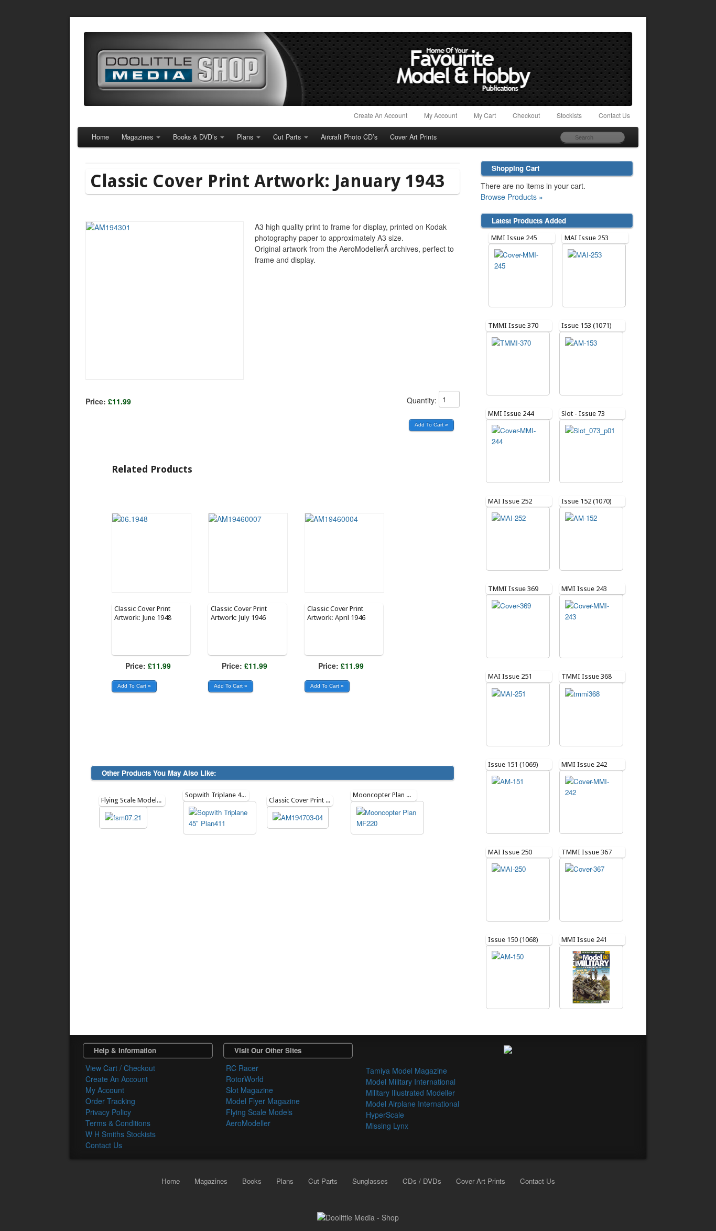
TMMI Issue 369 (513, 589)
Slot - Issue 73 (583, 414)
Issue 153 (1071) (586, 325)
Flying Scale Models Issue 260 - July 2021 (162, 800)
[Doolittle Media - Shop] (358, 1216)
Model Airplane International (412, 1103)
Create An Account (380, 115)
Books (252, 1181)
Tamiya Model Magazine (406, 1070)
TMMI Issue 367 (586, 852)
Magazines (137, 137)
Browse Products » (512, 196)
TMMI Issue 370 (513, 325)
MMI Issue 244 (511, 414)
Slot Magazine (249, 1090)
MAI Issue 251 (510, 676)
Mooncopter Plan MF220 (389, 795)
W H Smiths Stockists (120, 1134)
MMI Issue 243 (584, 589)
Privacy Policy (108, 1112)
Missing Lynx (387, 1125)
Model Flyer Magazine (263, 1101)
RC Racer (242, 1068)
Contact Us (614, 115)
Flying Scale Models (259, 1112)
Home (100, 137)
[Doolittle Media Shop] (358, 68)
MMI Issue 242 (584, 764)
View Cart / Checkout (120, 1068)
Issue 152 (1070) (586, 501)
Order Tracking (110, 1101)
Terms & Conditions (117, 1123)
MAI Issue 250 (510, 852)
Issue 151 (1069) (513, 764)
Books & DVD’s (195, 137)
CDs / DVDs (422, 1181)
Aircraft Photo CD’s (349, 137)
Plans (245, 137)
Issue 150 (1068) (513, 940)
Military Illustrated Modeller (410, 1092)
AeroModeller (248, 1123)
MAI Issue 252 (510, 501)
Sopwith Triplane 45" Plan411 (229, 795)
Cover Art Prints (413, 137)
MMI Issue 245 (514, 238)
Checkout (526, 115)
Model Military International (410, 1081)
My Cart (485, 115)
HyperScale (385, 1114)
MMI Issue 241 (584, 940)
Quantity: (423, 400)
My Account (440, 115)
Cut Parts (287, 137)
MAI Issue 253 (587, 238)
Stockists (569, 115)
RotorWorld (245, 1079)
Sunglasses (370, 1181)
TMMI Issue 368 (586, 676)
